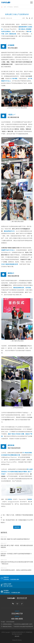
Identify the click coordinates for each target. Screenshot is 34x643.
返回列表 (17, 527)
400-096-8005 (17, 619)
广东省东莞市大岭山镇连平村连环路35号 (23, 626)
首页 (5, 7)
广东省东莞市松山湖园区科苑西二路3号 (22, 624)
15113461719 (17, 613)
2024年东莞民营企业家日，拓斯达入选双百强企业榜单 (16, 570)
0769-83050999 (10, 621)
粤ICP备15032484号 (17, 634)
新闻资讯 (16, 7)
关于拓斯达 (10, 7)
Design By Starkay (17, 640)
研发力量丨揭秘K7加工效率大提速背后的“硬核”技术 (15, 539)
